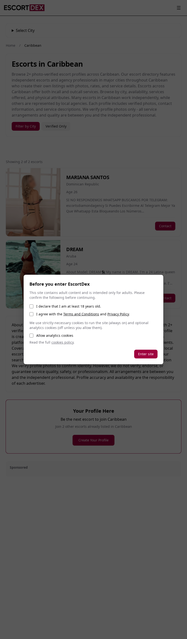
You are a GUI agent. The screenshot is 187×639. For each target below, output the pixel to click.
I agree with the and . (83, 314)
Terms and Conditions (81, 314)
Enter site (146, 354)
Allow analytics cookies (54, 335)
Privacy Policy (118, 314)
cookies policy (62, 342)
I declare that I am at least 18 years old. (68, 306)
